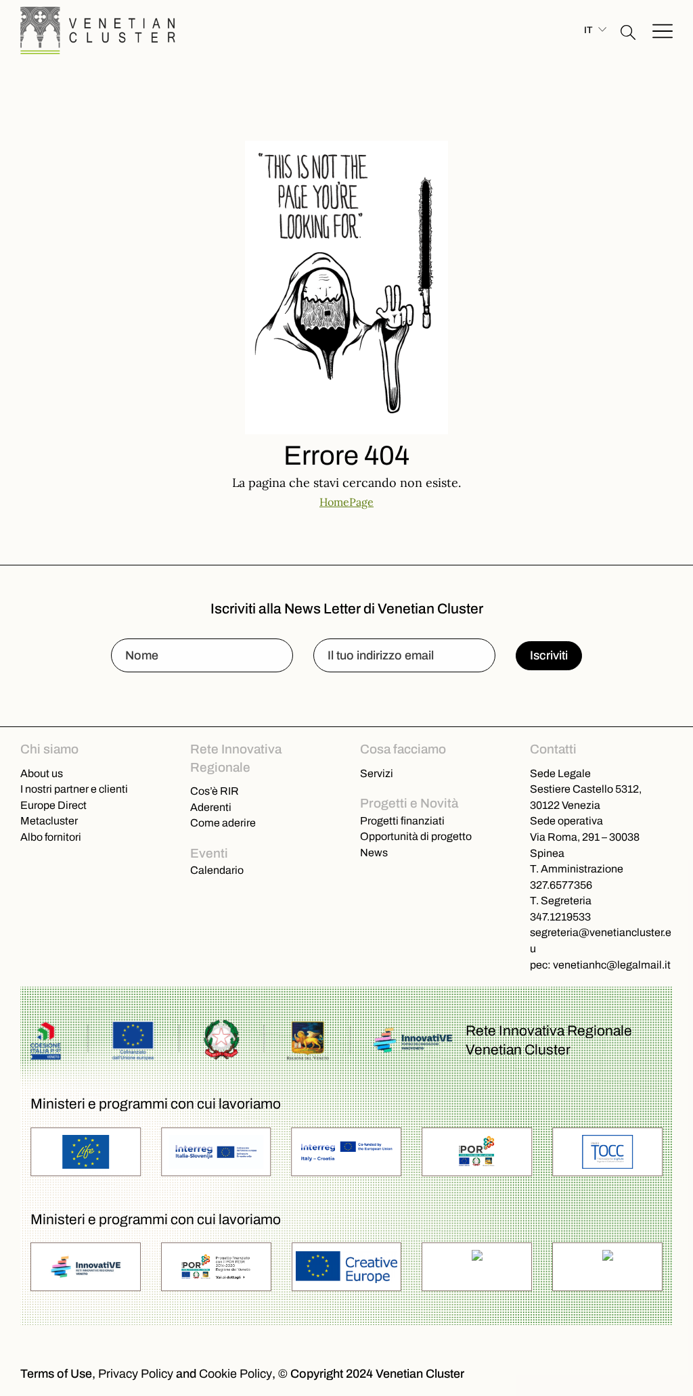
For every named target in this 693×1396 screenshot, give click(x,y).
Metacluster (49, 820)
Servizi (376, 773)
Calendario (217, 870)
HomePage (346, 501)
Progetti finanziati (402, 820)
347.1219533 (560, 916)
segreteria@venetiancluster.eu (600, 940)
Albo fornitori (50, 837)
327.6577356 (561, 885)
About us (41, 773)
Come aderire (223, 822)
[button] (628, 30)
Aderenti (210, 807)
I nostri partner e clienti (74, 789)
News (374, 852)
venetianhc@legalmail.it (612, 964)
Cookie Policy (235, 1373)
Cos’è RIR (214, 791)
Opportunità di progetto (416, 836)
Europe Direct (53, 805)
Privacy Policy (135, 1373)
